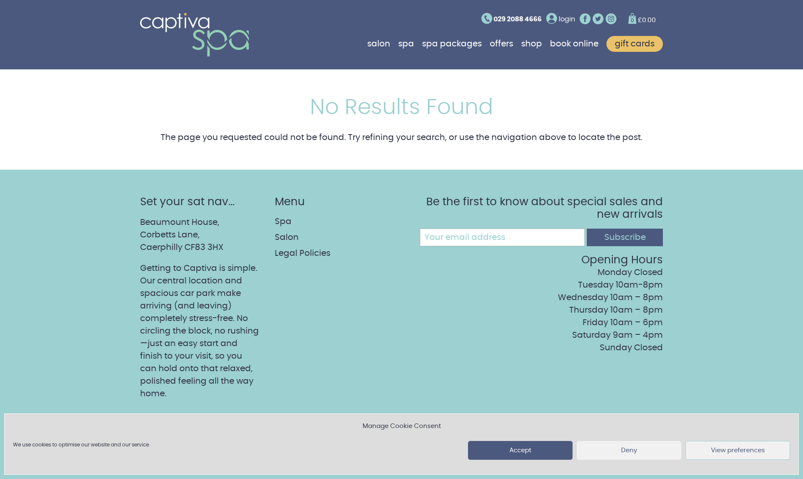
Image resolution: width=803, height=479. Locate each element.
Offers (501, 44)
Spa (406, 44)
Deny (629, 450)
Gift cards (635, 44)
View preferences (738, 450)
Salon (378, 44)
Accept (520, 450)
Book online (574, 44)
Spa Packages (452, 44)
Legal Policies (302, 253)
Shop (531, 44)
